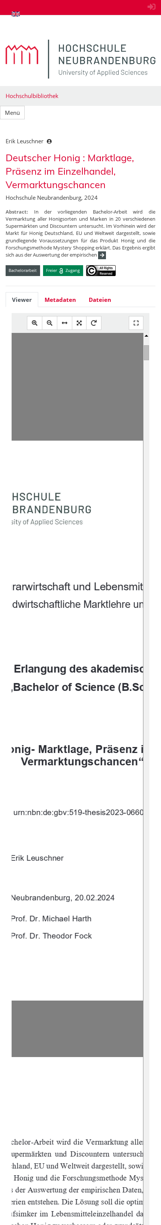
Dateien (100, 299)
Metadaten (60, 299)
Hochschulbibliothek (32, 95)
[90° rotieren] (93, 323)
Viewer (22, 299)
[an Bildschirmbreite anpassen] (64, 323)
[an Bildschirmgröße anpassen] (79, 323)
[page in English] (16, 14)
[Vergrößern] (34, 323)
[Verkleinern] (49, 323)
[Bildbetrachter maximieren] (136, 323)
